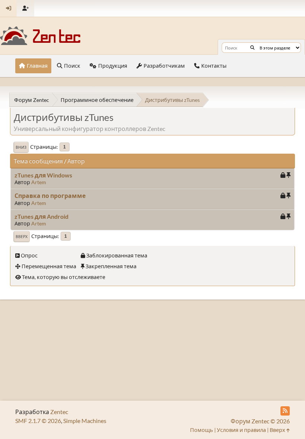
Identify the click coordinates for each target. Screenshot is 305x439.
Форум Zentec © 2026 (260, 420)
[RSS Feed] (285, 411)
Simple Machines (84, 420)
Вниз (21, 147)
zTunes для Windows (43, 175)
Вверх (22, 236)
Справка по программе (50, 195)
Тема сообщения (38, 160)
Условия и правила (241, 430)
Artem (38, 182)
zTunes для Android (41, 216)
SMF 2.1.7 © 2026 (38, 420)
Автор (76, 160)
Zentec (59, 411)
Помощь (201, 430)
